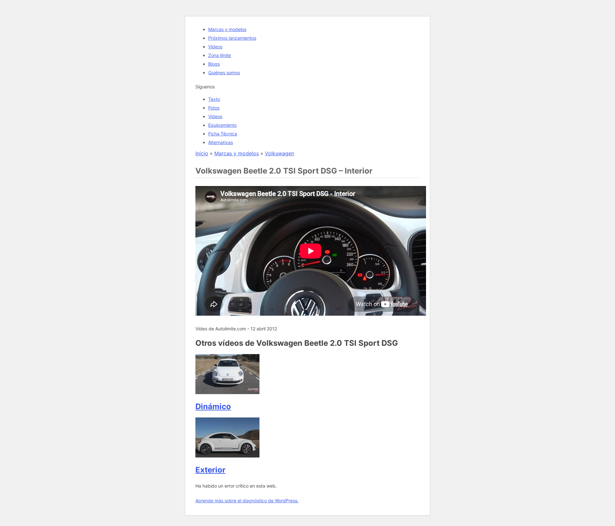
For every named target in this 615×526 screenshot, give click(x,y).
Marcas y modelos (227, 29)
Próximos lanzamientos (232, 38)
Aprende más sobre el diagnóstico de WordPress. (247, 500)
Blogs (214, 64)
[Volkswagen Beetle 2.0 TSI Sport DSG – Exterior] (227, 455)
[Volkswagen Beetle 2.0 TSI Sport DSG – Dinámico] (227, 392)
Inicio (201, 153)
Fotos (213, 107)
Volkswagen (279, 153)
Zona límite (219, 55)
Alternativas (220, 142)
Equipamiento (222, 125)
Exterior (210, 469)
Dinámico (213, 406)
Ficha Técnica (222, 133)
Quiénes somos (224, 72)
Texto (214, 99)
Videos (215, 116)
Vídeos (215, 46)
